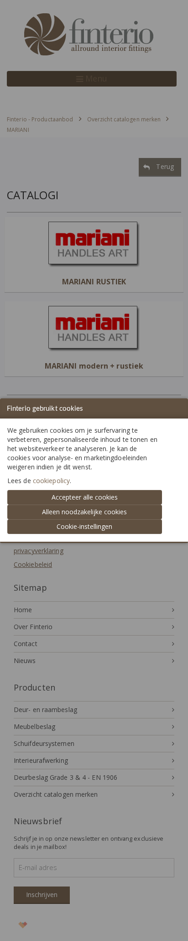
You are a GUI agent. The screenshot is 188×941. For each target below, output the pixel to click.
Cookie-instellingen (84, 526)
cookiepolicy (51, 480)
